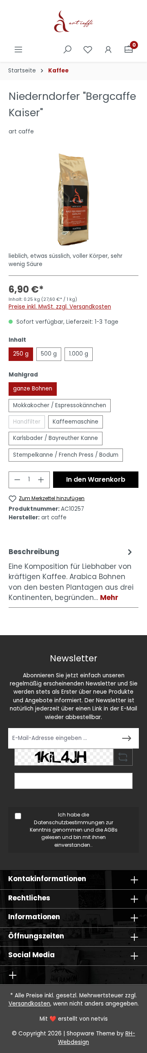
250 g (21, 354)
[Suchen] (67, 50)
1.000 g (78, 354)
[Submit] (126, 738)
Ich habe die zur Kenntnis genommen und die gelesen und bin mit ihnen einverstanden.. (74, 829)
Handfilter (29, 423)
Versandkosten (29, 1004)
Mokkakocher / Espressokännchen (59, 405)
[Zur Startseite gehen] (73, 22)
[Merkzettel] (88, 50)
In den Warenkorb (95, 479)
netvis (99, 1019)
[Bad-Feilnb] (73, 199)
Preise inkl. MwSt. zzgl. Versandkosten (60, 307)
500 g (49, 354)
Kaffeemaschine (75, 422)
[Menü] (18, 50)
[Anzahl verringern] (17, 479)
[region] (73, 199)
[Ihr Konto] (108, 50)
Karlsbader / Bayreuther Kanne (55, 438)
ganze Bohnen (32, 388)
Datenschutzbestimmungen (69, 822)
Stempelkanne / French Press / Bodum (65, 455)
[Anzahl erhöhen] (41, 479)
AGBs (111, 829)
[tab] (71, 574)
